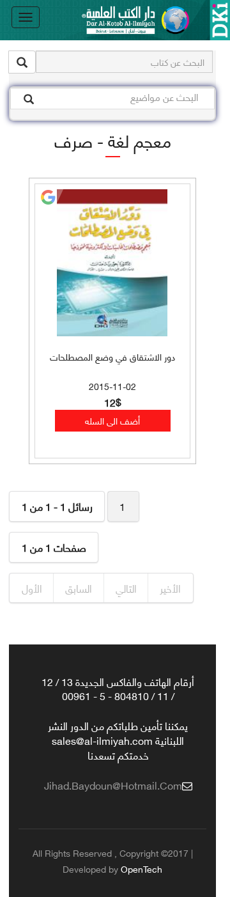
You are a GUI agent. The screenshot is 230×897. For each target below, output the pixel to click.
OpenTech (141, 868)
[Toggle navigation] (26, 17)
